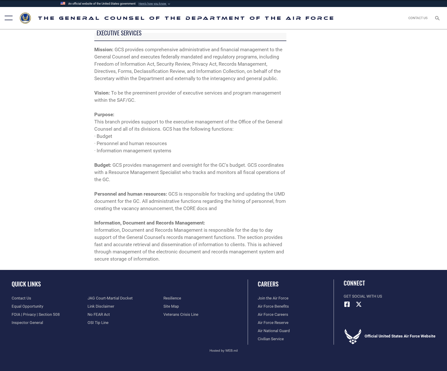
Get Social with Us (363, 296)
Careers (268, 283)
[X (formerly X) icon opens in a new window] (358, 304)
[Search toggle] (437, 18)
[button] (155, 3)
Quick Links (26, 283)
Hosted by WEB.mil (224, 350)
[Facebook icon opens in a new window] (347, 304)
